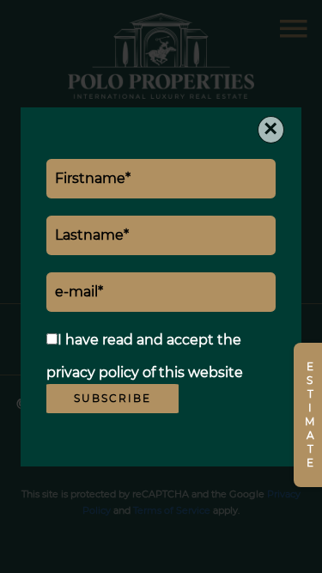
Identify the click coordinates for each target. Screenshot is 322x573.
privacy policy (92, 372)
